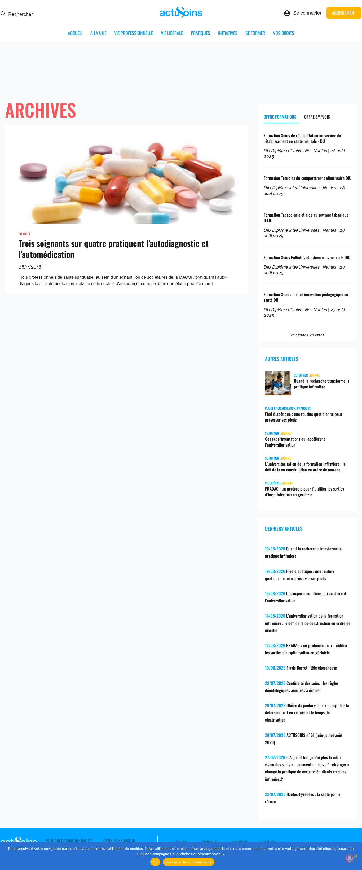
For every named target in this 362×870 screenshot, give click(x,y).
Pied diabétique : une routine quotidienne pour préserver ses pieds (303, 417)
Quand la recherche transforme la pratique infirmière (321, 384)
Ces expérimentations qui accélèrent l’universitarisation (295, 442)
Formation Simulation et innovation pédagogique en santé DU (306, 297)
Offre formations (280, 116)
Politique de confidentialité (68, 840)
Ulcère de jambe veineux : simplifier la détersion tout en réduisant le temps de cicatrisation (307, 712)
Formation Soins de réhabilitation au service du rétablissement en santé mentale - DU (302, 138)
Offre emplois (317, 116)
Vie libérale (172, 32)
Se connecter (307, 12)
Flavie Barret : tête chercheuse (311, 667)
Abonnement (344, 12)
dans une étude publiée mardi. (186, 283)
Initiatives (227, 32)
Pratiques (200, 32)
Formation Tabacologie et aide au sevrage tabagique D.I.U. (306, 218)
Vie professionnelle (133, 32)
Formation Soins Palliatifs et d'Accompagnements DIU (307, 257)
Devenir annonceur (119, 840)
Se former (255, 32)
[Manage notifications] (349, 858)
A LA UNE (98, 32)
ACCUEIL (75, 32)
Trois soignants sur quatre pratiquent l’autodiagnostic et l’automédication (114, 248)
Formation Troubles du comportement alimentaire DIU (307, 178)
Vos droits (283, 32)
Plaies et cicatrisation (280, 408)
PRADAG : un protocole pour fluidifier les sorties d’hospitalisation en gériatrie (304, 492)
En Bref (24, 234)
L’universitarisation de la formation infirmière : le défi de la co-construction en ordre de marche (305, 467)
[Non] (355, 856)
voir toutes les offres (307, 335)
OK (155, 862)
